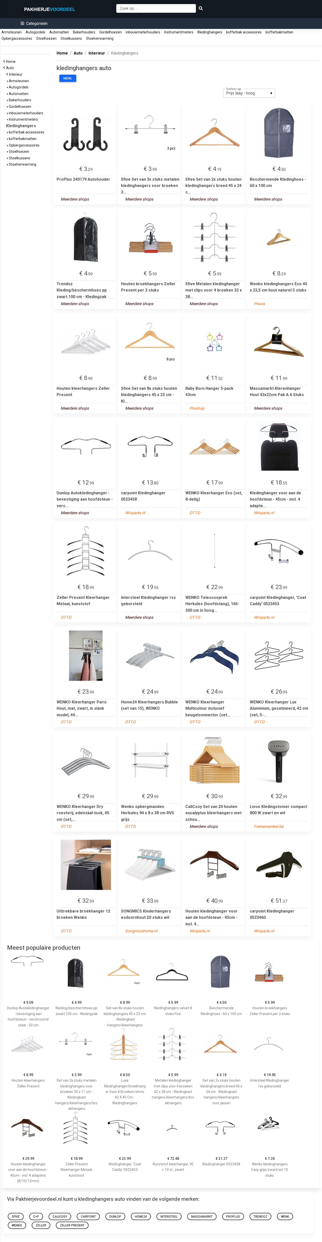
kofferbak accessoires (244, 32)
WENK (285, 1216)
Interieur (16, 74)
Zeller (41, 1225)
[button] (34, 23)
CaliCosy (60, 1216)
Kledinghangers (210, 32)
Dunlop (115, 1216)
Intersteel (169, 1216)
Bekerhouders (84, 32)
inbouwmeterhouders (143, 32)
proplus (233, 1216)
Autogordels (35, 32)
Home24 (141, 1216)
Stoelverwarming (100, 38)
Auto (10, 68)
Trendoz (260, 1216)
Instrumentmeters (179, 32)
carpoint (88, 1216)
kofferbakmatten (279, 32)
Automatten (59, 32)
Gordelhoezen (110, 32)
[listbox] (249, 93)
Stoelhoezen (46, 38)
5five (16, 1216)
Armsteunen (11, 32)
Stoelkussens (71, 38)
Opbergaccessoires (17, 38)
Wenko (17, 1225)
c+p (36, 1216)
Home (11, 62)
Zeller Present (72, 1225)
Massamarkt (202, 1216)
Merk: (67, 78)
